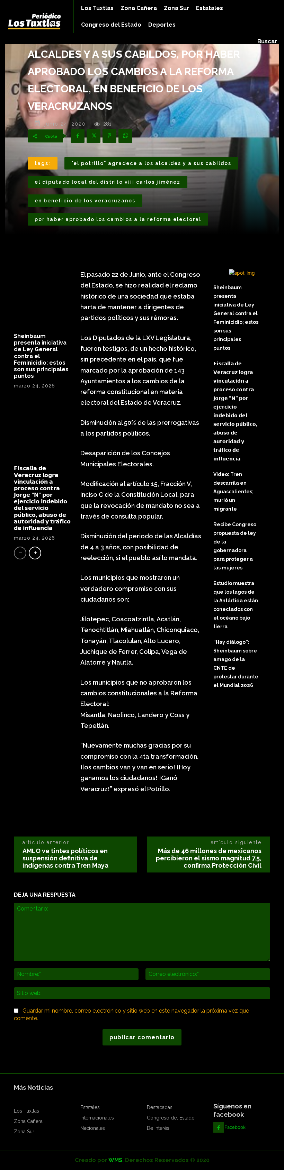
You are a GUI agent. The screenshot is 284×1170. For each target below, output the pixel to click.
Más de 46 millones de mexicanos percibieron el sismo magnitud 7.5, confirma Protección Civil (208, 858)
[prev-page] (20, 553)
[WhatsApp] (125, 136)
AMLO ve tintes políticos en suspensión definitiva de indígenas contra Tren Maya (65, 858)
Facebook (235, 1127)
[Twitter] (93, 136)
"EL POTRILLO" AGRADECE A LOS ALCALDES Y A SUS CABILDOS (151, 163)
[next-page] (35, 553)
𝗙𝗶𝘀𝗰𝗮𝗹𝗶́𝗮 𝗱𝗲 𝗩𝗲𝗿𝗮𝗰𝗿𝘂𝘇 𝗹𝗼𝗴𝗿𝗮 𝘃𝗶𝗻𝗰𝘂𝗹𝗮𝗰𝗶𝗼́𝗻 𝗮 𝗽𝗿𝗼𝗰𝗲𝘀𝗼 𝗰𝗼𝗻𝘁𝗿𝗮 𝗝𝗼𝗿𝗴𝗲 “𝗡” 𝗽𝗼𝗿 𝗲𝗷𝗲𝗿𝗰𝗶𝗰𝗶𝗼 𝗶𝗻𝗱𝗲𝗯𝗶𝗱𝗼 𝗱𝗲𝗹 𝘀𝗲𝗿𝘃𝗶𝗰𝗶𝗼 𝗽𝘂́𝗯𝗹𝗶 (42, 498)
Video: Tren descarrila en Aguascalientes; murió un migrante (233, 492)
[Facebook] (78, 136)
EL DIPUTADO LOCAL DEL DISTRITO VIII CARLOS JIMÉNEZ (107, 182)
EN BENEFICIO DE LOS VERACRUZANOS (85, 200)
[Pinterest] (109, 136)
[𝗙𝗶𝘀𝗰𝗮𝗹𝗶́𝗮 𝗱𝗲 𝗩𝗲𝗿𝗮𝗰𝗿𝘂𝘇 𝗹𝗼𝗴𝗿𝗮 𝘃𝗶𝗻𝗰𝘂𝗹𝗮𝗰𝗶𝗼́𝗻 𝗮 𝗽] (42, 429)
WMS (115, 1160)
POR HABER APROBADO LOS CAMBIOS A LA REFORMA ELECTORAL (118, 219)
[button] (267, 41)
